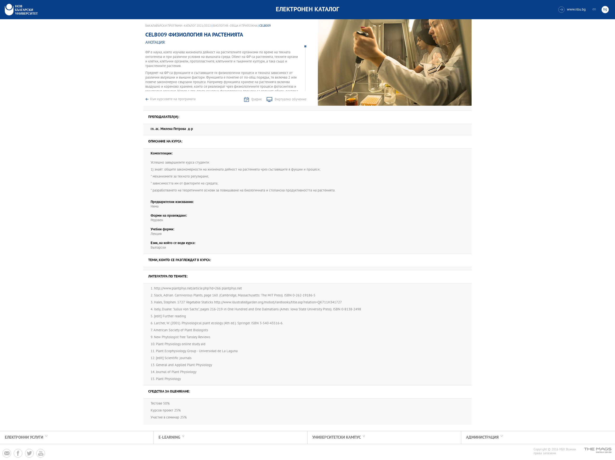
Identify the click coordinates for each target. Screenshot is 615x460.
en (594, 9)
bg (605, 9)
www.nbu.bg (573, 9)
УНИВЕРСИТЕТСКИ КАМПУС (336, 437)
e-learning (169, 437)
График (256, 99)
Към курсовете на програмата (173, 99)
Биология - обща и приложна (235, 26)
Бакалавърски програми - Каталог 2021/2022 (178, 26)
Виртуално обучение (290, 99)
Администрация (482, 437)
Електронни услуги (24, 437)
